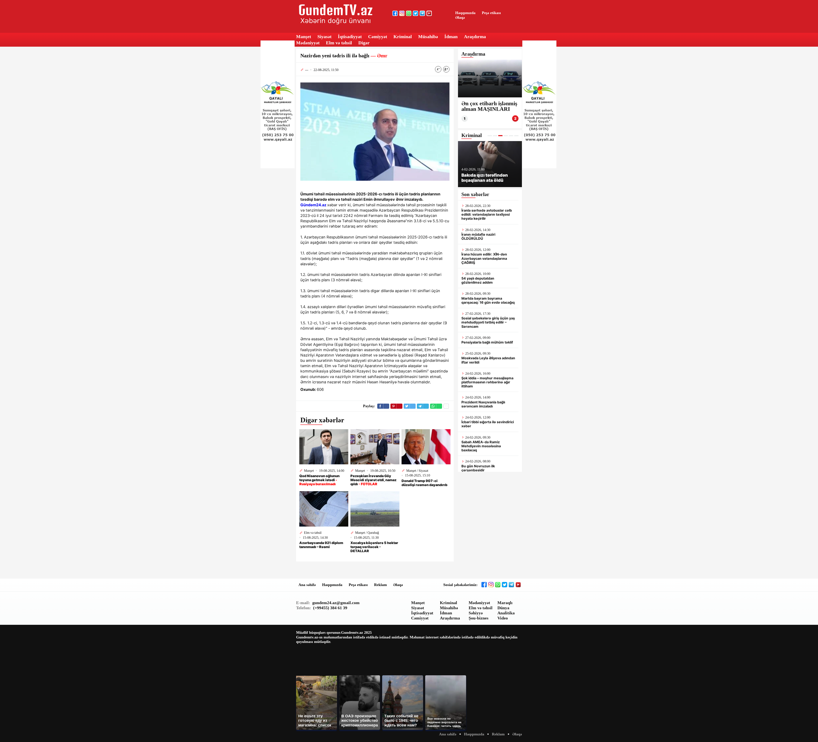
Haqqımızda (465, 13)
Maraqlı (505, 602)
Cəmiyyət (377, 36)
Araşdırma (475, 36)
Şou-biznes (478, 618)
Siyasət (324, 36)
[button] (490, 135)
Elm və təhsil (339, 42)
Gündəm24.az (313, 205)
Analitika (506, 613)
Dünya (503, 607)
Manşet (303, 36)
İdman (451, 36)
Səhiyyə (476, 613)
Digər (364, 42)
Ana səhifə (307, 585)
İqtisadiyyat (350, 36)
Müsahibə (428, 36)
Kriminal (402, 36)
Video (502, 618)
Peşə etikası (491, 13)
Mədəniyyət (308, 42)
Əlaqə (460, 17)
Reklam (380, 585)
